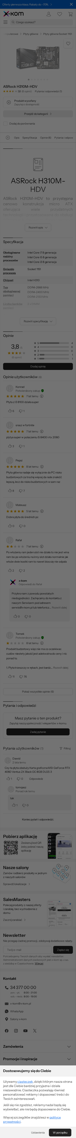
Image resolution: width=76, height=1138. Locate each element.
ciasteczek (25, 1082)
